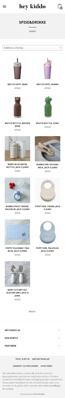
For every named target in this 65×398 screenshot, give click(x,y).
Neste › (32, 311)
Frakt (18, 359)
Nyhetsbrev (46, 366)
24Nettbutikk (38, 394)
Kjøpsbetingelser (41, 359)
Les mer (34, 386)
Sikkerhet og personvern (25, 366)
